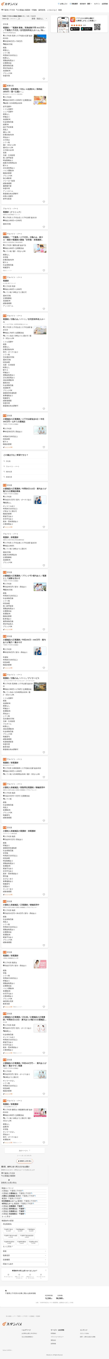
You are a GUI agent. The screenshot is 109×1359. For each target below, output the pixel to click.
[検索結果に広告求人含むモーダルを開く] (8, 19)
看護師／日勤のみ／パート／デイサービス (21, 678)
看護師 (6, 281)
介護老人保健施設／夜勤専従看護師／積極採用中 (24, 787)
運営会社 (53, 1340)
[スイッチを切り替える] (18, 19)
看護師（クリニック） (12, 212)
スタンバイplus (84, 1333)
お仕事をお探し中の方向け (29, 1333)
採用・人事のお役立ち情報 (87, 1337)
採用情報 (53, 1343)
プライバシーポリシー (57, 1337)
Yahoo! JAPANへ (7, 1350)
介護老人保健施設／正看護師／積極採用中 (21, 905)
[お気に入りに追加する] (43, 78)
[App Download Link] (75, 29)
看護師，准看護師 (10, 537)
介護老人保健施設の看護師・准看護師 (19, 831)
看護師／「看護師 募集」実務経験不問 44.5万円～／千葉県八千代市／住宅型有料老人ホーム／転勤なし (24, 30)
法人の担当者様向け (27, 1337)
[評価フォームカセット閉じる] (45, 1270)
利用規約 (53, 1333)
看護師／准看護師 (10, 763)
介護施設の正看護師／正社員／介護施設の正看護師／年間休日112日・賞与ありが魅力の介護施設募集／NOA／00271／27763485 (24, 1019)
